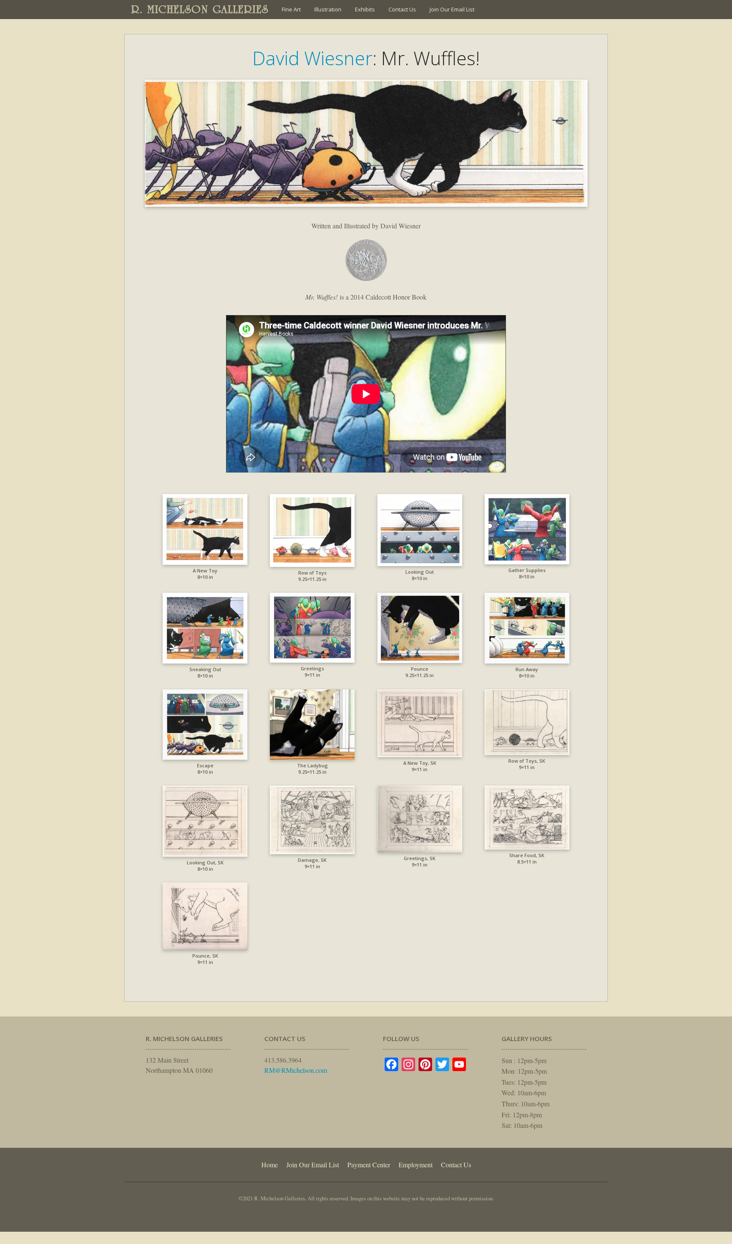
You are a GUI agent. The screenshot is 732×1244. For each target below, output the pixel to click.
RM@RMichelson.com (295, 1070)
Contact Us (402, 9)
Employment (416, 1164)
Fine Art (291, 9)
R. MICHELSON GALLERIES (200, 9)
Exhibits (365, 9)
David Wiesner (312, 58)
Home (269, 1164)
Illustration (327, 9)
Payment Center (368, 1164)
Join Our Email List (452, 9)
